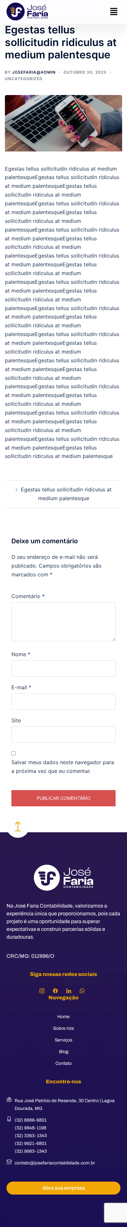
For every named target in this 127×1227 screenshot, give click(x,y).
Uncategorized (24, 78)
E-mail (21, 687)
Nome (20, 654)
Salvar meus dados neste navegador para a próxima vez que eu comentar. (62, 766)
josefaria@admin (34, 72)
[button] (113, 12)
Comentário (28, 596)
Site (16, 720)
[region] (63, 1175)
